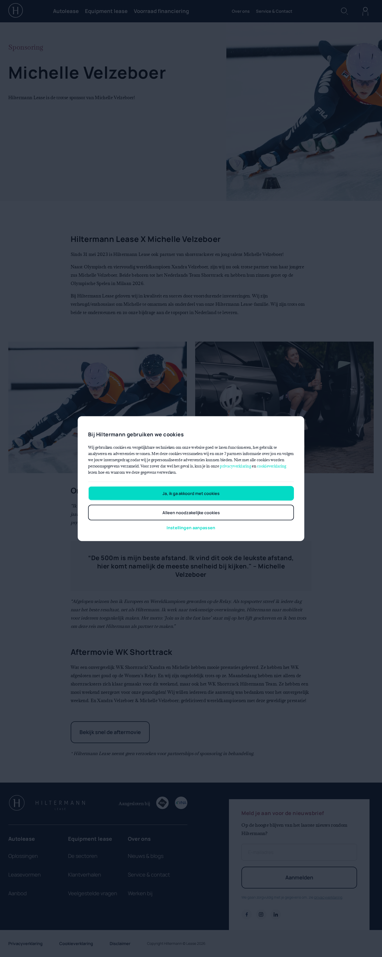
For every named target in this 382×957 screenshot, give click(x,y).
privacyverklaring (235, 465)
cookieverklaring (271, 465)
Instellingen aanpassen (191, 527)
